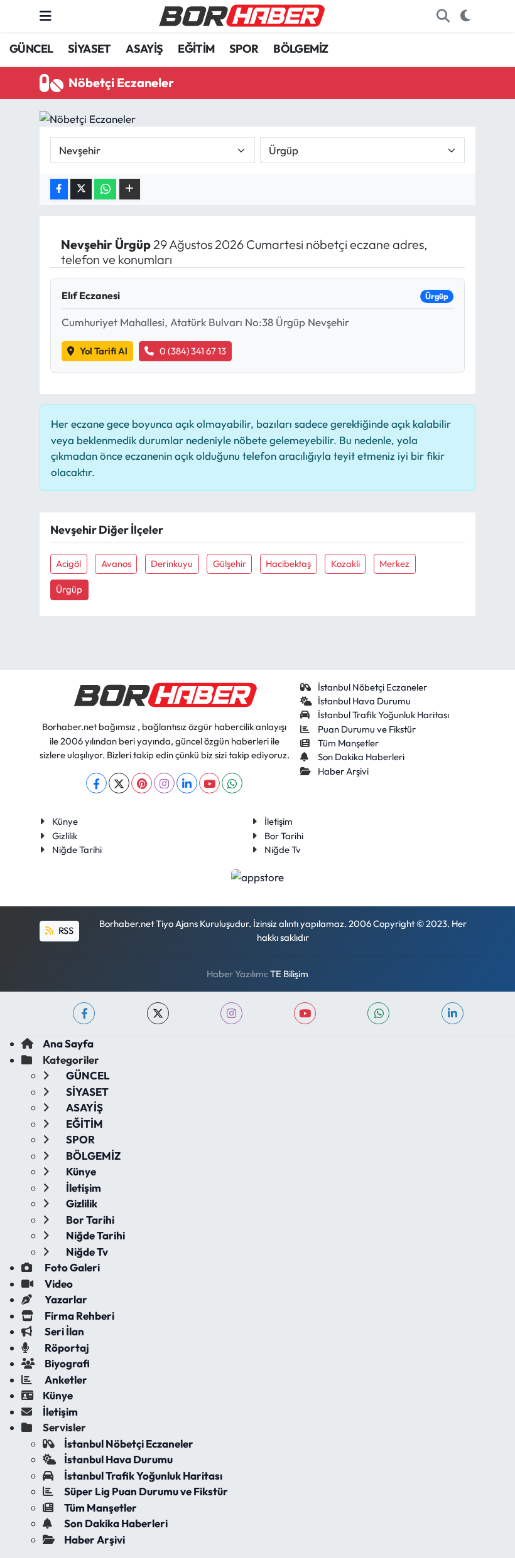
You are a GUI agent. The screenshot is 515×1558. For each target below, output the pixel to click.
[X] (119, 783)
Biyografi (66, 1363)
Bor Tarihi (283, 836)
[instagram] (231, 1013)
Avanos (116, 564)
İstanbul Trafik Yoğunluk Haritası (383, 715)
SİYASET (89, 48)
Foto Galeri (71, 1267)
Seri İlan (63, 1331)
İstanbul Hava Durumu (364, 701)
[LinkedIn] (186, 783)
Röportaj (66, 1347)
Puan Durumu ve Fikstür (367, 729)
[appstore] (258, 875)
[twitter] (158, 1013)
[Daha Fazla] (129, 189)
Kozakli (345, 564)
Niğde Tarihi (77, 850)
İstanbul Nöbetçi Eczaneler (372, 687)
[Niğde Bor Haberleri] (241, 14)
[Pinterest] (141, 783)
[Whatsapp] (232, 783)
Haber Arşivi (343, 771)
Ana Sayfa (68, 1043)
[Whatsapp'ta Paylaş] (105, 189)
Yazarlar (65, 1299)
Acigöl (68, 564)
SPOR (244, 48)
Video (58, 1283)
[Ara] (443, 16)
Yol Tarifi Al (103, 351)
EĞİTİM (196, 48)
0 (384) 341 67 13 (193, 351)
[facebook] (84, 1013)
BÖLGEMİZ (300, 48)
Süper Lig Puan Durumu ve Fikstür (146, 1491)
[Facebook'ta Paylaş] (59, 189)
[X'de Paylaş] (81, 189)
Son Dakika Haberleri (361, 757)
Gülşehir (229, 564)
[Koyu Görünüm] (465, 16)
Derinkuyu (172, 564)
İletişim (278, 821)
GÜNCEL (31, 48)
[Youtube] (209, 783)
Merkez (394, 564)
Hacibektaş (288, 564)
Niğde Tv (282, 850)
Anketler (65, 1379)
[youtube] (305, 1013)
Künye (65, 821)
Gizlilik (64, 836)
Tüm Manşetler (348, 743)
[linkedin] (453, 1013)
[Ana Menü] (46, 16)
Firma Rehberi (78, 1315)
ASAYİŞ (144, 48)
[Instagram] (164, 783)
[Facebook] (96, 783)
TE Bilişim (289, 974)
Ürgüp (69, 589)
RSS (65, 930)
